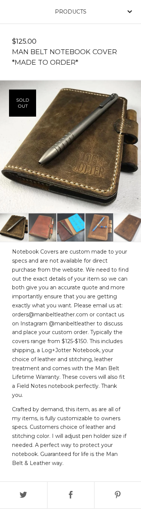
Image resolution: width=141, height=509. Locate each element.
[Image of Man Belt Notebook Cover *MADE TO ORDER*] (14, 227)
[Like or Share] (71, 495)
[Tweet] (23, 495)
